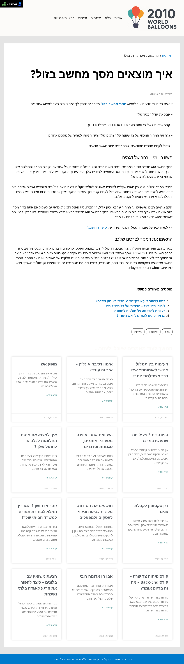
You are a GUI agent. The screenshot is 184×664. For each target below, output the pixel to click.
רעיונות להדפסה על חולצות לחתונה (139, 311)
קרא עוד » (163, 407)
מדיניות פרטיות (64, 18)
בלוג (108, 18)
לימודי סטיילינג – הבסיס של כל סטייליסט (135, 306)
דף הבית (167, 56)
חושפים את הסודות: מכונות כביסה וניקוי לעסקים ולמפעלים (95, 511)
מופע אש (49, 364)
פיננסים (96, 18)
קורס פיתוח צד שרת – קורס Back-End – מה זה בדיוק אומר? (149, 582)
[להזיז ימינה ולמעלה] (5, 3)
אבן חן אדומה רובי (96, 576)
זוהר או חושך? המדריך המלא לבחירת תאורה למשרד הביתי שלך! (37, 511)
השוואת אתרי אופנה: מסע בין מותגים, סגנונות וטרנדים (94, 440)
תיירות (82, 18)
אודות (118, 18)
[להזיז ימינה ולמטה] (5, 5)
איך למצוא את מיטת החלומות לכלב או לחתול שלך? (39, 440)
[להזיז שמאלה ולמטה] (3, 5)
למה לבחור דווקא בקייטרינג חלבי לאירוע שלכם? (130, 301)
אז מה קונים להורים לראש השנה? (141, 315)
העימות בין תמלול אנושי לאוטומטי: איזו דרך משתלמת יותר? (149, 369)
